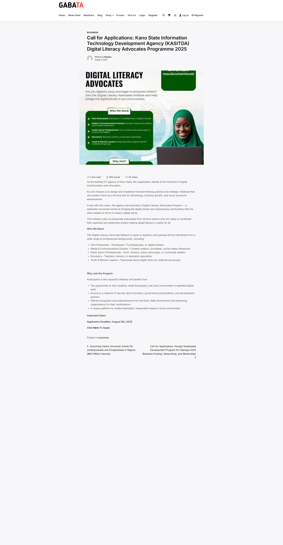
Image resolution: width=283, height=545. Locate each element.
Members (89, 15)
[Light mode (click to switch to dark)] (175, 15)
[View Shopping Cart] (169, 15)
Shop (108, 15)
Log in (185, 15)
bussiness (92, 32)
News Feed (74, 15)
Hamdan (107, 57)
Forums (120, 15)
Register (153, 15)
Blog (100, 15)
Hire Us (132, 15)
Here (96, 327)
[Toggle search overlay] (164, 15)
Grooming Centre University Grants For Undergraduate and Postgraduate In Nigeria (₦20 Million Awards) (111, 350)
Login (142, 15)
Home (62, 15)
